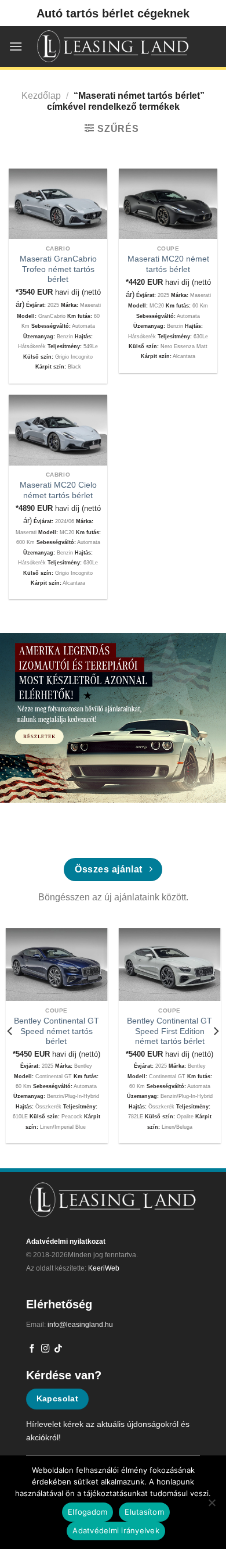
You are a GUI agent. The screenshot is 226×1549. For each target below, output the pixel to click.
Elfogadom (87, 1511)
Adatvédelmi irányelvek (115, 1530)
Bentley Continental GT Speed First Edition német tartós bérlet (169, 1031)
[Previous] (10, 1031)
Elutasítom (144, 1511)
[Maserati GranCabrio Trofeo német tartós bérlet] (58, 204)
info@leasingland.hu (80, 1325)
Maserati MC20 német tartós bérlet (168, 264)
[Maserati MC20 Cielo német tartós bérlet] (58, 430)
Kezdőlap (41, 96)
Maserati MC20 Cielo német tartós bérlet (58, 490)
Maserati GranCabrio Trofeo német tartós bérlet (58, 269)
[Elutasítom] (211, 1506)
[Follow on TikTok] (58, 1349)
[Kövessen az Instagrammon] (45, 1349)
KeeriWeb (103, 1268)
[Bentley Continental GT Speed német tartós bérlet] (57, 964)
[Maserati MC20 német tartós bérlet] (168, 204)
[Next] (215, 1031)
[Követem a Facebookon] (32, 1349)
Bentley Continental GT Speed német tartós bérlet (56, 1031)
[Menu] (16, 46)
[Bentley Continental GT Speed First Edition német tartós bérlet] (170, 964)
